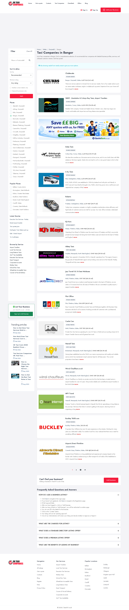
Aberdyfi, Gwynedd (18, 106)
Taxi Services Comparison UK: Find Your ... (22, 354)
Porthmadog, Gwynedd (20, 164)
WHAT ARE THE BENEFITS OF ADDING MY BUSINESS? (59, 545)
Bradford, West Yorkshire (20, 197)
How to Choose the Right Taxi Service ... (25, 365)
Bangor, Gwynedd (18, 116)
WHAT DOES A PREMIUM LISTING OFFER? (54, 538)
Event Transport (14, 260)
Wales (79, 80)
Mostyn (67, 229)
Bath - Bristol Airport (16, 234)
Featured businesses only (19, 91)
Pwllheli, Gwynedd (18, 167)
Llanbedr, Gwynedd (18, 154)
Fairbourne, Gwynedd (19, 141)
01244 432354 (70, 300)
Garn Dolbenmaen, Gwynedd (22, 148)
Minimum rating (14, 80)
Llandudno (68, 105)
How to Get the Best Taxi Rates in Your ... (26, 378)
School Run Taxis (15, 268)
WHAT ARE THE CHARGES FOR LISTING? (54, 523)
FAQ (38, 585)
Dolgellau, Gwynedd (19, 135)
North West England (84, 254)
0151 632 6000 (70, 250)
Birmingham (88, 569)
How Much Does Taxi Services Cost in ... (20, 337)
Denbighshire (72, 179)
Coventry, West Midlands (20, 206)
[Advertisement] (64, 33)
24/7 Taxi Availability (16, 255)
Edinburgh (106, 568)
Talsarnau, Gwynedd (19, 173)
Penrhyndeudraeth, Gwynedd (21, 161)
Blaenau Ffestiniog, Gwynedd (21, 125)
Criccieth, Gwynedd (19, 132)
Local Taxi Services (15, 250)
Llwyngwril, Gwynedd (19, 157)
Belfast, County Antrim (19, 187)
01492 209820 (70, 102)
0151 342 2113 (70, 397)
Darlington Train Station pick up (19, 230)
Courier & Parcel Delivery (17, 273)
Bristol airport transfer (16, 223)
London (106, 588)
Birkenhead (68, 351)
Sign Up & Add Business (21, 314)
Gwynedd (73, 80)
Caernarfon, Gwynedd (19, 128)
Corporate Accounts (16, 263)
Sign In (85, 10)
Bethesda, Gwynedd (19, 122)
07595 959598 (70, 275)
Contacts (48, 3)
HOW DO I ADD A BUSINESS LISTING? (53, 495)
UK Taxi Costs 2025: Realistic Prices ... (20, 346)
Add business (111, 480)
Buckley (67, 425)
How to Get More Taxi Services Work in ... (21, 329)
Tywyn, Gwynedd (18, 177)
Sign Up (95, 10)
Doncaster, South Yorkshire (21, 210)
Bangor (67, 80)
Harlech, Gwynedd (18, 151)
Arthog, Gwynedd (18, 109)
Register (39, 581)
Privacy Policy (41, 588)
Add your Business (112, 10)
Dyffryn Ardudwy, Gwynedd (21, 138)
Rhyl (66, 179)
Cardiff (87, 582)
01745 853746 (70, 200)
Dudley (106, 564)
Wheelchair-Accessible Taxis (18, 270)
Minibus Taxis (13, 265)
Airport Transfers (15, 247)
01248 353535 (70, 77)
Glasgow (106, 571)
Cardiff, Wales (17, 203)
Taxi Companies (59, 3)
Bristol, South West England (21, 200)
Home (30, 3)
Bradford (87, 576)
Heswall (67, 401)
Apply (21, 96)
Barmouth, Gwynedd (19, 119)
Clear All (29, 51)
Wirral (67, 376)
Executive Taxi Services (16, 257)
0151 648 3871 (70, 372)
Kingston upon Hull (109, 575)
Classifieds (71, 3)
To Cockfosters (14, 237)
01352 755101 (70, 325)
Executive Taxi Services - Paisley (19, 219)
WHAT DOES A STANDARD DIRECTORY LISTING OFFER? (60, 531)
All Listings (40, 568)
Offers (79, 3)
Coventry (87, 586)
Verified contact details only (20, 88)
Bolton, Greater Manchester (21, 193)
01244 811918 (70, 447)
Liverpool (106, 585)
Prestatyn (68, 204)
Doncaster (88, 589)
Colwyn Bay (68, 154)
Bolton (87, 572)
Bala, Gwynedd (17, 112)
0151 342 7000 (70, 347)
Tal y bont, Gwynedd (19, 170)
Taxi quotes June (14, 226)
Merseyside (74, 254)
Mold (66, 279)
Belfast (87, 566)
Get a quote (38, 3)
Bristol (86, 579)
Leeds (105, 578)
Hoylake (67, 254)
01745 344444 (70, 175)
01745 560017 (70, 225)
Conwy (74, 105)
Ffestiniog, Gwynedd (19, 145)
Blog (86, 3)
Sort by (12, 72)
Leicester (106, 581)
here (46, 499)
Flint (66, 303)
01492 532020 (70, 150)
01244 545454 (70, 422)
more (76, 89)
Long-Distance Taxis (15, 252)
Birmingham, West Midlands (21, 190)
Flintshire (72, 229)
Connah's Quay (69, 450)
